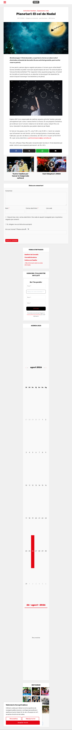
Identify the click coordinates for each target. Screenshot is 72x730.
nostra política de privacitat (33, 314)
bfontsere (44, 18)
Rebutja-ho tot (30, 719)
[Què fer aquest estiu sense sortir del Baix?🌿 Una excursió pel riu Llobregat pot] (45, 710)
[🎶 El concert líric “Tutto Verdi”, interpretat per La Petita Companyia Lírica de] (27, 700)
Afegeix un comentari (32, 18)
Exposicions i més (43, 11)
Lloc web (49, 208)
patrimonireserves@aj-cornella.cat (39, 138)
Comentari (8, 191)
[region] (23, 714)
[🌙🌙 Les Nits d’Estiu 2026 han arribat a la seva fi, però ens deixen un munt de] (36, 691)
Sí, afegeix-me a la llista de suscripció (19, 224)
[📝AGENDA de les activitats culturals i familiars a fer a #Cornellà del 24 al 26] (45, 691)
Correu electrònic (32, 208)
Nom (7, 208)
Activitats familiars (29, 11)
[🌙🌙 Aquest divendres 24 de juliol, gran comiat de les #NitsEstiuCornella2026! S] (36, 700)
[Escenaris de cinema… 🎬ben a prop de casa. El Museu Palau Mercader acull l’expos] (45, 700)
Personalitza (14, 719)
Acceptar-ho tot (23, 722)
